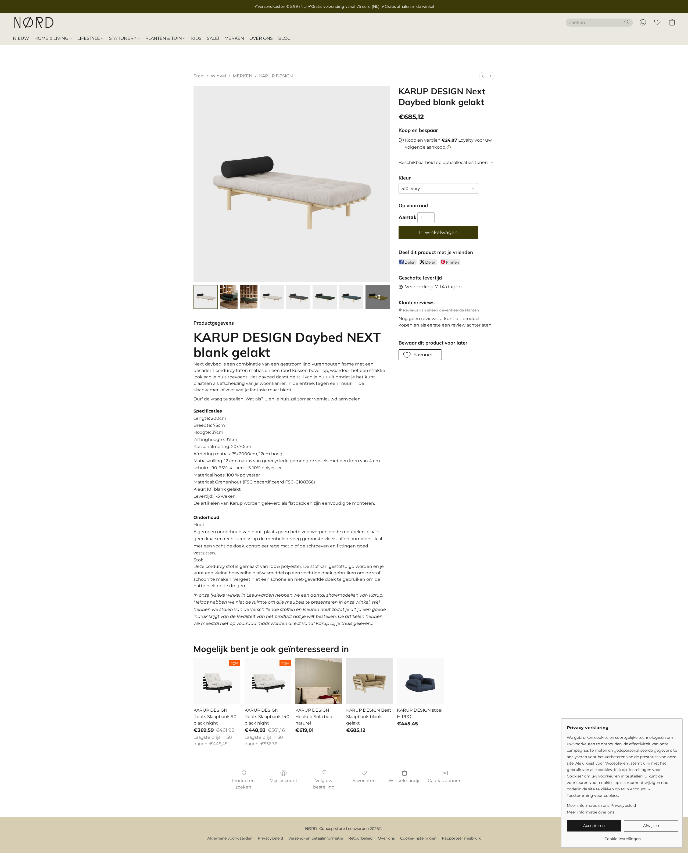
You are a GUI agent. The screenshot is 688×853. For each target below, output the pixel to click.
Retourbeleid (360, 838)
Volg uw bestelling (324, 784)
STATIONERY (123, 38)
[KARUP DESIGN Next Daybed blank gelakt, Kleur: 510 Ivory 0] (206, 297)
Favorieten (364, 780)
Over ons (386, 838)
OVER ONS (261, 38)
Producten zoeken (243, 784)
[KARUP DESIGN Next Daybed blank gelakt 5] (325, 297)
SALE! (213, 38)
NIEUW (21, 38)
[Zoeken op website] (627, 22)
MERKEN (234, 38)
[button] (33, 22)
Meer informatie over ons (590, 812)
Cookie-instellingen (418, 838)
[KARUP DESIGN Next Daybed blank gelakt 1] (229, 297)
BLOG (284, 38)
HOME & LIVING (51, 38)
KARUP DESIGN (276, 75)
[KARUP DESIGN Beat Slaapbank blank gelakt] (369, 681)
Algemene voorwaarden (229, 838)
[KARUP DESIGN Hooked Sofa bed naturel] (318, 681)
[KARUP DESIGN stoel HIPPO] (420, 681)
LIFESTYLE (89, 38)
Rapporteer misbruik (461, 838)
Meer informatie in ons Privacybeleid (601, 805)
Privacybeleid (270, 838)
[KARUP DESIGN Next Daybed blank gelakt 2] (248, 297)
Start (199, 75)
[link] (622, 837)
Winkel (218, 75)
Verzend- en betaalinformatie (315, 838)
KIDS (196, 38)
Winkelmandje (405, 780)
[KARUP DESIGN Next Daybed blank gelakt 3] (272, 297)
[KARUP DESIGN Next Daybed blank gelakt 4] (298, 297)
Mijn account (284, 780)
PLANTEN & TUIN (164, 38)
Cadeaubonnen (445, 780)
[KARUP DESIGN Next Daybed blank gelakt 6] (351, 297)
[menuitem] (483, 76)
